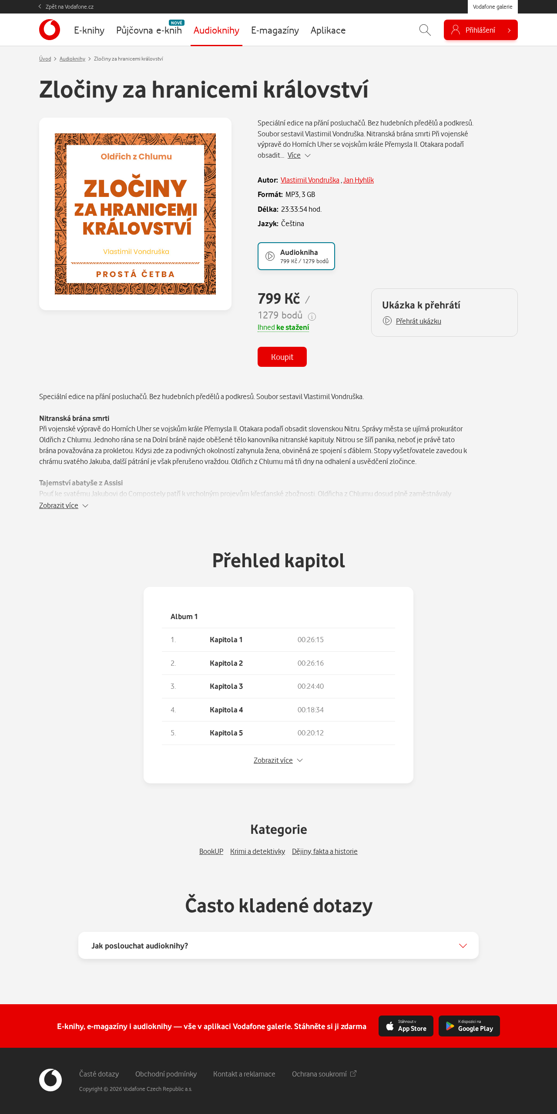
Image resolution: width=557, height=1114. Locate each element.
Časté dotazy (99, 1073)
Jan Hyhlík (358, 179)
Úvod (45, 58)
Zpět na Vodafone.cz (70, 6)
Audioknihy (72, 58)
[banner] (49, 29)
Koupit (282, 357)
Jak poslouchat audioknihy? (139, 945)
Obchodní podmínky (166, 1073)
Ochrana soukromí (319, 1073)
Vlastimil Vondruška (310, 179)
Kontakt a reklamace (244, 1073)
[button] (411, 321)
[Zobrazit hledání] (425, 30)
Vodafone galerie (493, 6)
